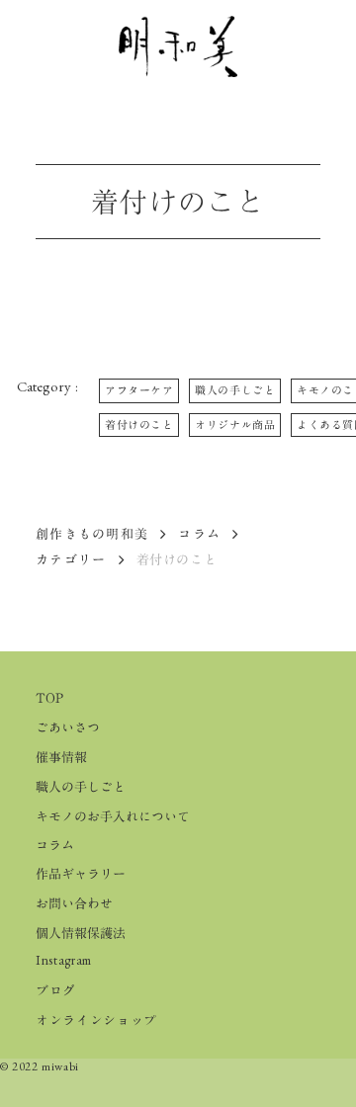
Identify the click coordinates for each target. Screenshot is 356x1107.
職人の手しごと (81, 787)
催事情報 (61, 757)
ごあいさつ (68, 727)
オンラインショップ (96, 1020)
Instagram (64, 960)
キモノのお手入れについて (113, 816)
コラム (199, 534)
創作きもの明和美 (92, 534)
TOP (49, 698)
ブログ (56, 990)
